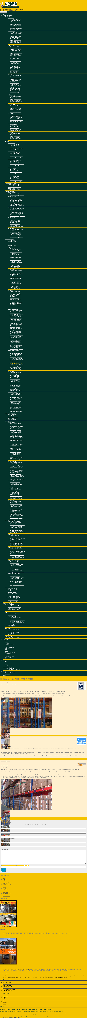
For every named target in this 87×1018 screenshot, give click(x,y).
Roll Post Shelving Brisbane (16, 455)
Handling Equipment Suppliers (11, 183)
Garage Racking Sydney (15, 402)
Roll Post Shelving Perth (15, 494)
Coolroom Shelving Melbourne (16, 466)
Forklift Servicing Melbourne (16, 165)
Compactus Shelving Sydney (16, 504)
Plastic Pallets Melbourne (15, 274)
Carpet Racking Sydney (15, 394)
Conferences (5, 996)
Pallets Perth (10, 279)
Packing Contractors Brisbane (14, 607)
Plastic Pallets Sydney (15, 296)
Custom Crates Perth (14, 124)
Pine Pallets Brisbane (14, 265)
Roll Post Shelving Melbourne (16, 475)
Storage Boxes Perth (14, 68)
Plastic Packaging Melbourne (16, 212)
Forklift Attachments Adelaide (16, 148)
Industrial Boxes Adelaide (15, 21)
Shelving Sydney (11, 500)
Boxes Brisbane (11, 31)
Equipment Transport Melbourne (17, 620)
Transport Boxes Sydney (15, 90)
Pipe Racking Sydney (14, 403)
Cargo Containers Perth (15, 569)
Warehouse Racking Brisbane (16, 349)
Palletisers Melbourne (12, 242)
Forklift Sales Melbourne (15, 160)
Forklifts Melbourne (12, 159)
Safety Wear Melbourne (13, 417)
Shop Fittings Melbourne (13, 590)
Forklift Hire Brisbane (14, 153)
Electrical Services (9, 636)
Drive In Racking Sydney (15, 399)
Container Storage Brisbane (16, 539)
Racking (6, 651)
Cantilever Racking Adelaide (16, 310)
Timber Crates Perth (14, 128)
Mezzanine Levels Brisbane (14, 597)
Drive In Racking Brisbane (15, 337)
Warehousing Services (7, 603)
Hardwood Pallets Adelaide (16, 252)
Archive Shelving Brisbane (15, 443)
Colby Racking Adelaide (15, 313)
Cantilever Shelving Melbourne (16, 463)
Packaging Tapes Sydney (15, 234)
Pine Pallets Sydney (14, 295)
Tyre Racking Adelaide (15, 325)
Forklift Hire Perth (14, 169)
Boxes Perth (10, 59)
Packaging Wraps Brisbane (16, 204)
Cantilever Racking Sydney (16, 393)
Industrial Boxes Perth (15, 65)
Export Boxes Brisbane (15, 35)
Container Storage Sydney (16, 578)
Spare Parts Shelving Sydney (16, 515)
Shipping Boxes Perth (15, 67)
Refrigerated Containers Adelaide (17, 532)
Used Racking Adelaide (15, 327)
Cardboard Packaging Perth (16, 219)
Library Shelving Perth (15, 488)
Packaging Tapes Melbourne (16, 213)
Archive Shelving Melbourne (16, 462)
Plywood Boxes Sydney (15, 85)
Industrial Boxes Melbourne (16, 49)
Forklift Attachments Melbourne (17, 164)
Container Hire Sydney (15, 576)
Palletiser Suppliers (9, 239)
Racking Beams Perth (15, 384)
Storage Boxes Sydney (15, 88)
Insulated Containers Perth (16, 570)
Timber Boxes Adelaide (15, 27)
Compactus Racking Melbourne (17, 355)
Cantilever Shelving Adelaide (16, 425)
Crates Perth (10, 123)
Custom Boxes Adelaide (15, 19)
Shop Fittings (8, 657)
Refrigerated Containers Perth (17, 572)
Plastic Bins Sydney (14, 83)
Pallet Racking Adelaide (13, 309)
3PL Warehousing (9, 628)
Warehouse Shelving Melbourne (17, 479)
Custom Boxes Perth (14, 62)
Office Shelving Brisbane (15, 452)
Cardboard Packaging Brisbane (17, 197)
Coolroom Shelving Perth (15, 485)
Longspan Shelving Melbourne (16, 470)
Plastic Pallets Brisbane (15, 263)
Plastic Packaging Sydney (15, 233)
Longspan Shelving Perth (15, 489)
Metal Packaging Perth (15, 220)
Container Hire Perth (14, 563)
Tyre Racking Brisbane (15, 346)
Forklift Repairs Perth (15, 170)
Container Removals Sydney (16, 581)
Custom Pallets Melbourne (16, 270)
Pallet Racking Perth (12, 371)
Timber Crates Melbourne (16, 118)
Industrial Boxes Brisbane (15, 36)
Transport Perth (11, 625)
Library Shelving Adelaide (15, 430)
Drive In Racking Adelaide (15, 316)
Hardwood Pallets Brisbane (16, 262)
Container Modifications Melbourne (17, 551)
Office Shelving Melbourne (16, 471)
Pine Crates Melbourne (15, 116)
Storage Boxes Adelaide (15, 25)
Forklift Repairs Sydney (15, 178)
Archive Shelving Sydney (15, 501)
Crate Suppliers (8, 94)
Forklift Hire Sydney (14, 177)
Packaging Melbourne (12, 207)
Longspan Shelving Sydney (16, 509)
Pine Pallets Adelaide (14, 254)
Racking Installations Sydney (16, 406)
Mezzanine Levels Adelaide (13, 596)
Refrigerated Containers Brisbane (17, 545)
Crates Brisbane (11, 104)
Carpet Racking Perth (14, 374)
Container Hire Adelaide (15, 523)
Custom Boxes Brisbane (15, 33)
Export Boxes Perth (14, 63)
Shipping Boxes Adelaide (15, 24)
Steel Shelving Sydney (15, 516)
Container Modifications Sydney (17, 577)
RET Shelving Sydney (14, 513)
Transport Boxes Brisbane (16, 43)
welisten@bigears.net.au (11, 10)
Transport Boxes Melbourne (16, 57)
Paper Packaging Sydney (15, 232)
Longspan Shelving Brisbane (16, 450)
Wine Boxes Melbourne (15, 58)
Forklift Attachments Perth (16, 172)
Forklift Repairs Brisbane (15, 154)
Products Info (6, 639)
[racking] (81, 768)
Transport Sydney (12, 626)
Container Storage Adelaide (16, 526)
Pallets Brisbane (11, 258)
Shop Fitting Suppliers (10, 587)
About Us (5, 671)
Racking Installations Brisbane (16, 344)
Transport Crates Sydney (15, 138)
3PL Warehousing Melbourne (14, 632)
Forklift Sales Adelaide (15, 144)
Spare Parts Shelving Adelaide (16, 437)
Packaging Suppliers (9, 191)
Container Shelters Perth (15, 566)
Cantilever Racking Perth (15, 372)
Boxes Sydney (11, 74)
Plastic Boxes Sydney (15, 80)
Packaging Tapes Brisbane (16, 203)
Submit (3, 869)
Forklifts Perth (11, 167)
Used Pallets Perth (14, 287)
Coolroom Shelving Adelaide (16, 427)
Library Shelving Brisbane (15, 449)
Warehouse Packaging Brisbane (17, 205)
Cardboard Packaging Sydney (16, 229)
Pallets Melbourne (12, 269)
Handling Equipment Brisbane (14, 185)
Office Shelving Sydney (15, 510)
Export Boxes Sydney (15, 78)
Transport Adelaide (12, 613)
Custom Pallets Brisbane (15, 260)
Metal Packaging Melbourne (16, 209)
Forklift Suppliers (8, 141)
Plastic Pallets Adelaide (15, 253)
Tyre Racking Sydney (14, 408)
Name (3, 827)
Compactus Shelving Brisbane (16, 445)
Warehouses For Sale (9, 668)
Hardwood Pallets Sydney (16, 294)
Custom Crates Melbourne (16, 115)
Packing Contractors (9, 604)
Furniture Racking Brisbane (16, 338)
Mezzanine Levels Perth (13, 600)
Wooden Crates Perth (15, 130)
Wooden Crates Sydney (15, 139)
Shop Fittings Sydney (12, 593)
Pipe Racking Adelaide (15, 320)
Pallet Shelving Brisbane (15, 453)
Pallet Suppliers (8, 247)
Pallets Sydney (11, 290)
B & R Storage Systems (6, 682)
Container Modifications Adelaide (17, 525)
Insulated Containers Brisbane (16, 544)
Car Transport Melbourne (15, 617)
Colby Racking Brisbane (15, 333)
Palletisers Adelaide (12, 240)
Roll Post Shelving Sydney (15, 514)
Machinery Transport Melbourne (17, 621)
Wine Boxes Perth (14, 72)
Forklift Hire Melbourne (15, 161)
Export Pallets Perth (14, 282)
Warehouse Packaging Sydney (16, 237)
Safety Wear (8, 653)
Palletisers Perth (11, 244)
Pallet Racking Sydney (12, 392)
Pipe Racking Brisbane (15, 341)
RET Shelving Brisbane (15, 454)
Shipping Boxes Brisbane (15, 40)
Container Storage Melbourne (16, 552)
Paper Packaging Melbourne (16, 211)
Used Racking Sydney (15, 410)
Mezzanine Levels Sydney (13, 601)
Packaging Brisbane (12, 196)
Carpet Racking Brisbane (15, 332)
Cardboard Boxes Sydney (15, 75)
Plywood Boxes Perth (15, 66)
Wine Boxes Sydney (14, 92)
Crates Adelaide (11, 95)
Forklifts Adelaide (11, 143)
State (3, 835)
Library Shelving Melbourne (16, 469)
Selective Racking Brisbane (16, 345)
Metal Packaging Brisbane (15, 199)
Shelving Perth (11, 480)
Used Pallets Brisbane (15, 266)
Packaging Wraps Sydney (15, 235)
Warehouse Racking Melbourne (17, 369)
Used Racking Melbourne (15, 368)
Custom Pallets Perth (15, 281)
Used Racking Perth (14, 389)
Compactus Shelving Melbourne (17, 465)
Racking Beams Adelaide (15, 322)
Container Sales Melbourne (16, 548)
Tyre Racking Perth (14, 388)
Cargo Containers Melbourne (16, 556)
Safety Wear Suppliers (10, 413)
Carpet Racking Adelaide (15, 311)
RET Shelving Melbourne (15, 474)
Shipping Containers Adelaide (14, 521)
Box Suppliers (8, 16)
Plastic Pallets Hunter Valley (16, 302)
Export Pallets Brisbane (15, 261)
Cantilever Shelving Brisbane (16, 444)
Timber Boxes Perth (14, 70)
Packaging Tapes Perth (15, 224)
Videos (6, 664)
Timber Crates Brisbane (15, 109)
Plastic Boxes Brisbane (15, 37)
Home (4, 14)
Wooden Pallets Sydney (15, 299)
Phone (3, 841)
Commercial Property (7, 667)
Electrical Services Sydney (13, 637)
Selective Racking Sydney (15, 407)
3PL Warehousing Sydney (13, 634)
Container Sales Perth (15, 561)
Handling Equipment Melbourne (14, 187)
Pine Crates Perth (14, 125)
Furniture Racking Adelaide (16, 318)
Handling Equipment (9, 644)
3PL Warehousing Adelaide (13, 629)
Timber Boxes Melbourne (15, 55)
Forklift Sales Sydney (14, 176)
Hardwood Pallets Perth (15, 283)
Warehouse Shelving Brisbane (16, 459)
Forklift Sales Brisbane (15, 152)
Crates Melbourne (12, 113)
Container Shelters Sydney (16, 580)
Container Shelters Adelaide (16, 529)
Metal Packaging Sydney (15, 230)
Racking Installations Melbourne (17, 364)
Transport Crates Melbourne (16, 120)
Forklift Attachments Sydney (16, 180)
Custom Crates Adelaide (15, 96)
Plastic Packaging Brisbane (16, 201)
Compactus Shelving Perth (16, 484)
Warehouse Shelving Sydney (16, 518)
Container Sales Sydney (15, 574)
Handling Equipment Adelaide (14, 184)
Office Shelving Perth (14, 491)
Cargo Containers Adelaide (16, 530)
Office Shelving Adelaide (15, 432)
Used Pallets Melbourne (15, 277)
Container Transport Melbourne (17, 618)
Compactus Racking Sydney (16, 397)
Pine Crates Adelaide (14, 97)
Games (6, 665)
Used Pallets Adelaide (15, 256)
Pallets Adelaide (11, 248)
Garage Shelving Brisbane (15, 448)
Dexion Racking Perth (15, 377)
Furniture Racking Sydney (15, 401)
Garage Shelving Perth (15, 487)
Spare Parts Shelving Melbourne (17, 476)
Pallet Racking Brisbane (13, 330)
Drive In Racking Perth (15, 379)
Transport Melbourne (12, 616)
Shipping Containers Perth (13, 560)
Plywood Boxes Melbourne (16, 51)
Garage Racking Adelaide (15, 319)
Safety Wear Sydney (12, 419)
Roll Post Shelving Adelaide (16, 436)
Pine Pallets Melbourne (15, 275)
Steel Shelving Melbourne (15, 477)
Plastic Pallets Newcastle (15, 303)
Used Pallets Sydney (14, 298)
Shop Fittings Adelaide (12, 588)
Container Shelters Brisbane (16, 540)
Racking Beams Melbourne (16, 363)
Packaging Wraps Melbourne (16, 214)
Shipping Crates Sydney (15, 136)
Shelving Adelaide (11, 422)
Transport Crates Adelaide (16, 101)
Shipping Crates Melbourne (16, 117)
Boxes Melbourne (11, 45)
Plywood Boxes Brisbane (15, 38)
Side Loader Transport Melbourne (17, 622)
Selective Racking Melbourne (16, 366)
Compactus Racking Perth (15, 376)
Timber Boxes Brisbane (15, 42)
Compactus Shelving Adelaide (16, 426)
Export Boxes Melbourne (15, 48)
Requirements (5, 849)
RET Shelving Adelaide (15, 435)
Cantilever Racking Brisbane (16, 331)
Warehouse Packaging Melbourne (17, 216)
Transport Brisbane (12, 615)
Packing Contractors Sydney (14, 610)
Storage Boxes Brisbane (15, 41)
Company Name (5, 831)
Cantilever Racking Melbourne (16, 352)
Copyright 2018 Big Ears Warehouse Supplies (10, 1017)
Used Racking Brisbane (15, 347)
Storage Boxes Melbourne (16, 54)
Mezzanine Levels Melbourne (14, 598)
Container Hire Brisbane (15, 536)
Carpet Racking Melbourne (16, 353)
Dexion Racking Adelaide (15, 315)
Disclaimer (7, 674)
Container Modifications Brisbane (17, 538)
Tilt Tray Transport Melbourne (17, 624)
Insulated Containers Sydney (16, 583)
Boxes (6, 640)
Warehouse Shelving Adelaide (16, 440)
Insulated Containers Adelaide (16, 531)
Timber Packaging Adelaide (16, 193)
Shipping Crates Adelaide (15, 99)
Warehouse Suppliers (7, 15)
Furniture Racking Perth (15, 380)
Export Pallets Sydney (15, 293)
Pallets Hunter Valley (12, 300)
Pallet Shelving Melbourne (15, 472)
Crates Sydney (11, 132)
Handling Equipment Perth (13, 188)
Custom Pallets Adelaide (15, 249)
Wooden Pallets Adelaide (15, 257)
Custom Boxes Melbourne (16, 46)
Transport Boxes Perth (15, 71)
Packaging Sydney (11, 228)
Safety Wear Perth (12, 418)
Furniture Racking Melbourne (16, 359)
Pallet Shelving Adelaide (15, 433)
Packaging (7, 646)
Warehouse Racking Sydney (16, 411)
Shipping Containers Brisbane (14, 534)
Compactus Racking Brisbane (16, 335)
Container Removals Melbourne (17, 555)
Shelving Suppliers (9, 421)
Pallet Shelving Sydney (15, 511)
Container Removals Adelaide (16, 527)
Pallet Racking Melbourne (13, 350)
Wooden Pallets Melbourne (16, 278)
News (4, 660)
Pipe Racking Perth (14, 382)
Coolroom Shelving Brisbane (16, 447)
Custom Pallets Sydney (15, 291)
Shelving (7, 654)
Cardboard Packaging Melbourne (17, 208)
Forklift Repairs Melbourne (16, 162)
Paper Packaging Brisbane (16, 200)
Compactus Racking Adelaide (16, 314)
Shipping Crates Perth (15, 126)
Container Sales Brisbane (15, 535)
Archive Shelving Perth (15, 482)
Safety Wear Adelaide (12, 414)
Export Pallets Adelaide (15, 250)
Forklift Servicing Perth (15, 173)
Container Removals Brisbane (16, 542)
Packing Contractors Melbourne (14, 608)
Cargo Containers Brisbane (16, 543)
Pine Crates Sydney (14, 134)
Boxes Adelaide (11, 18)
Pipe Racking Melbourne (15, 362)
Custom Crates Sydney (15, 133)
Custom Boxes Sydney (15, 76)
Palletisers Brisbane (12, 241)
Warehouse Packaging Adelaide (17, 195)
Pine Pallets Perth (14, 286)
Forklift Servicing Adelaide (15, 149)
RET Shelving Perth (14, 493)
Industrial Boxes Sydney (15, 79)
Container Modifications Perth (16, 564)
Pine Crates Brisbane (14, 107)
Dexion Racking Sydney (15, 398)
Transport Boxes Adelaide (16, 28)
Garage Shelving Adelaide (15, 428)
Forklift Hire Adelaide (14, 145)
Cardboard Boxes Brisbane (16, 32)
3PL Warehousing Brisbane (13, 631)
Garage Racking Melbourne (16, 360)
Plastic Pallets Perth (14, 285)
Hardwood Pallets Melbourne (16, 273)
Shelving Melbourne (12, 461)
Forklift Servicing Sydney (15, 181)
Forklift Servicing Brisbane (15, 157)
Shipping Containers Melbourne (14, 547)
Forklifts (7, 643)
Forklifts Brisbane (11, 151)
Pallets (6, 649)
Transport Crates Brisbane (16, 110)
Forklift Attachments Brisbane (16, 156)
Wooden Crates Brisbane (15, 112)
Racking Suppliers (9, 308)
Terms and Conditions (10, 672)
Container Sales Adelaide (15, 522)
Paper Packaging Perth (15, 221)
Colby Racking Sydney (15, 396)
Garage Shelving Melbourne (16, 467)
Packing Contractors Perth (13, 609)
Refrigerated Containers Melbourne (18, 558)
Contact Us (5, 675)
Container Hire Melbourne (16, 550)
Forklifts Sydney (11, 175)
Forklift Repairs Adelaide (15, 146)
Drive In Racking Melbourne (16, 358)
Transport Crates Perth (15, 129)
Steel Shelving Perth (14, 497)
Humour (7, 662)
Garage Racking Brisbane (15, 340)
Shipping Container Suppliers (11, 520)
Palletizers (7, 648)
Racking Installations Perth (16, 385)
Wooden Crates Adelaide (15, 102)
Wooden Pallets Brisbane (15, 267)
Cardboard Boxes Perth (15, 61)
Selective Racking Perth (15, 386)
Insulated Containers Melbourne (17, 557)
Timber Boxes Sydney (15, 89)
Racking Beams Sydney (15, 404)
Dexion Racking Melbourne (16, 357)
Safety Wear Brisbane (12, 415)
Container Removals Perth (16, 568)
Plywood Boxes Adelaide (15, 23)
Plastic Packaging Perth (15, 222)
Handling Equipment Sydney (14, 189)
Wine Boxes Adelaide (14, 29)
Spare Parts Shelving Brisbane (16, 457)
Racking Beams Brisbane (15, 342)
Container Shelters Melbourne (16, 553)
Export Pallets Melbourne (15, 271)
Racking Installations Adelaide (16, 323)
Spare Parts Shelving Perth (16, 496)
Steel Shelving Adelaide (15, 439)
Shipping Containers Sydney (14, 573)
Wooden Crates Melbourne (16, 121)
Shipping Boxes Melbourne (16, 53)
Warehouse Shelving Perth (16, 498)
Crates (6, 642)
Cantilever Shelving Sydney (16, 502)
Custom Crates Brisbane (15, 105)
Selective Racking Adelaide (16, 324)
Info (6, 661)
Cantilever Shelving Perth (15, 483)
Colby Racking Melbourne (15, 354)
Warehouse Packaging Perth (16, 226)
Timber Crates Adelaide (15, 100)
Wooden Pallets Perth (15, 288)
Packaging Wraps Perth (15, 225)
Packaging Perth (11, 217)
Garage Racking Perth (15, 381)
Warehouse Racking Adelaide (16, 328)
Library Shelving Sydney (15, 507)
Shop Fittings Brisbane (12, 589)
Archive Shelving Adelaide (15, 423)
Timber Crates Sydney (15, 137)
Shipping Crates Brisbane (15, 108)
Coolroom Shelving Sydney (16, 505)
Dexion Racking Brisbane (15, 336)
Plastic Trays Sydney (14, 84)
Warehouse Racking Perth (16, 390)
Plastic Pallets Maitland (15, 306)
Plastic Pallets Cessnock (15, 304)
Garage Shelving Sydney (15, 506)
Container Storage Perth (15, 565)
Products (5, 1002)
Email (2, 845)
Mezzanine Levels (9, 595)
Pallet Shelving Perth (14, 492)
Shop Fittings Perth (12, 592)
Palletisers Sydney (12, 245)
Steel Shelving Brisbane (15, 458)
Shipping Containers (9, 656)
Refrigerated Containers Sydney (17, 585)
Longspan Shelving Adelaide (16, 431)
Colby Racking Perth (14, 375)
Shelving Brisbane (11, 441)
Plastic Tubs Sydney (14, 81)
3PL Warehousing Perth (13, 633)
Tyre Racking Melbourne (15, 367)
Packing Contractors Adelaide (14, 605)
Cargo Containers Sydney (15, 582)
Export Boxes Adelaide (15, 20)
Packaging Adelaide (12, 192)
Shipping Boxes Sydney (15, 87)
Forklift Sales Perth (14, 168)
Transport (7, 612)
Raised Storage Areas (10, 652)
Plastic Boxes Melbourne (15, 50)
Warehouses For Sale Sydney (14, 669)
